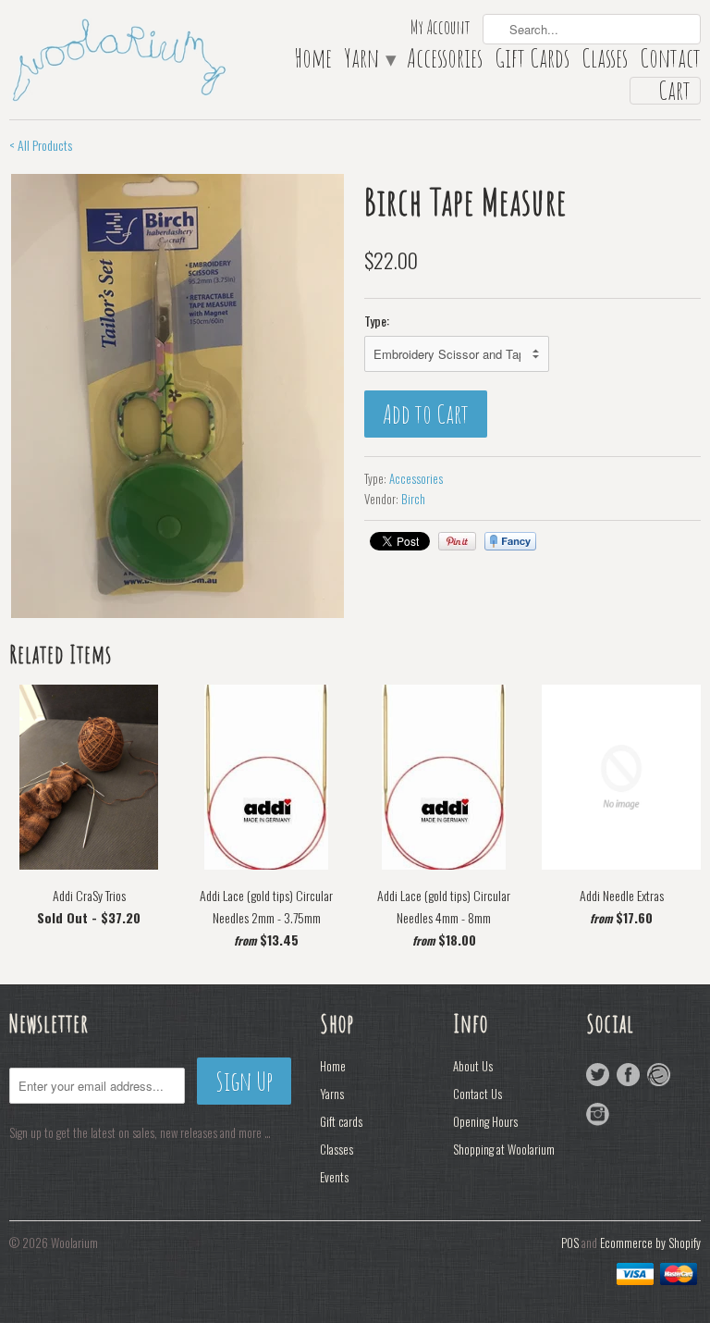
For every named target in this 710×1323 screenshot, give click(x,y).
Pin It (457, 541)
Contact (670, 62)
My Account (440, 29)
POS (570, 1242)
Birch (413, 498)
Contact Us (477, 1093)
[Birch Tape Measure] (177, 396)
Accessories (445, 62)
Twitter (597, 1074)
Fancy (510, 541)
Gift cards (341, 1121)
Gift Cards (532, 62)
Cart (674, 91)
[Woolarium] (118, 58)
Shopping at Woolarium (504, 1149)
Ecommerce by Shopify (650, 1242)
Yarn (369, 62)
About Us (473, 1066)
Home (313, 62)
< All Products (40, 145)
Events (334, 1177)
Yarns (332, 1093)
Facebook (628, 1074)
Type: (376, 320)
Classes (604, 62)
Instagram (597, 1114)
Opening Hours (485, 1121)
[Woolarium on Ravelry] (658, 1074)
